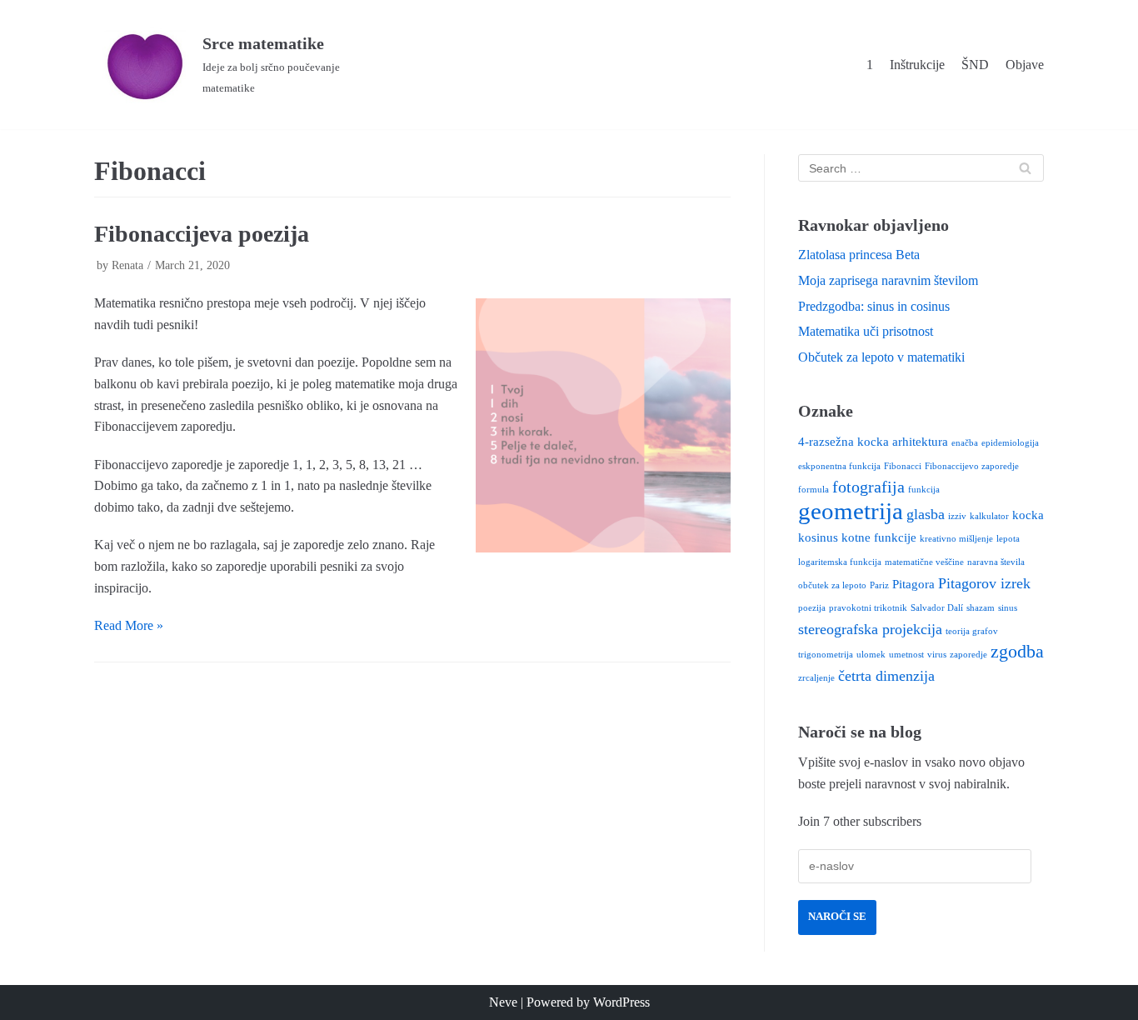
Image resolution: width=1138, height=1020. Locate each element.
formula (813, 489)
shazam (980, 607)
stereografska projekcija (870, 629)
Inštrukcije (917, 65)
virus (936, 654)
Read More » (128, 625)
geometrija (850, 511)
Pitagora (913, 584)
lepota (1008, 538)
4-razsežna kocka (843, 441)
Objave (1025, 65)
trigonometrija (825, 654)
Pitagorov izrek (984, 583)
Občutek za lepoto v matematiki (881, 357)
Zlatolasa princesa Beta (859, 255)
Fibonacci (902, 466)
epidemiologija (1010, 443)
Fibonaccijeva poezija (201, 234)
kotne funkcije (878, 537)
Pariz (879, 585)
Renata (127, 265)
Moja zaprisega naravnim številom (888, 280)
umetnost (906, 654)
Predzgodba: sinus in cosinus (874, 306)
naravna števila (996, 562)
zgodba (1017, 652)
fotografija (868, 487)
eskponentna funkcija (839, 466)
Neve (503, 1002)
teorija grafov (972, 631)
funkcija (924, 489)
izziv (957, 516)
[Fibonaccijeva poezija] (603, 425)
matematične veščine (924, 562)
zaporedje (968, 654)
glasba (925, 514)
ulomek (871, 654)
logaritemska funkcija (839, 562)
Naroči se (837, 916)
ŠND (975, 65)
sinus (1007, 607)
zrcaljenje (816, 677)
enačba (964, 443)
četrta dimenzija (886, 676)
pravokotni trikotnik (868, 607)
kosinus (818, 537)
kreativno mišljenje (956, 538)
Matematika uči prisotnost (865, 331)
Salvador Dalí (937, 607)
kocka (1028, 515)
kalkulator (989, 516)
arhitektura (920, 441)
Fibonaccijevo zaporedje (972, 466)
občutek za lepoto (832, 585)
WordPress (621, 1002)
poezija (812, 607)
